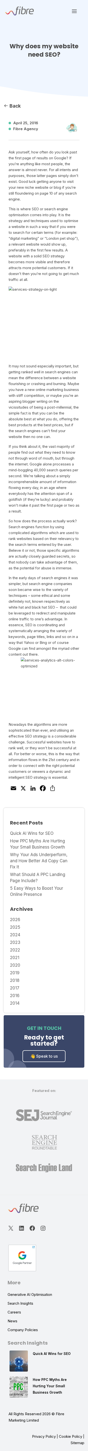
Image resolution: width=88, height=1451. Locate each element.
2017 (14, 988)
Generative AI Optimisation (30, 1294)
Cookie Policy (70, 1436)
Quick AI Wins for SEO (32, 833)
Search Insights (20, 1303)
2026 (15, 919)
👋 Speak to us (44, 1056)
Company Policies (23, 1329)
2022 (15, 950)
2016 (15, 995)
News (12, 1321)
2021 (14, 957)
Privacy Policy (44, 1436)
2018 (15, 980)
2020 (15, 965)
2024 (15, 934)
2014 (15, 1003)
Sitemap (77, 1442)
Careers (14, 1312)
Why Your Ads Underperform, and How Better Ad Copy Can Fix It (38, 860)
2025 (15, 927)
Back (14, 106)
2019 (15, 972)
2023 (15, 942)
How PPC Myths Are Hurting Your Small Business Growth (50, 1385)
